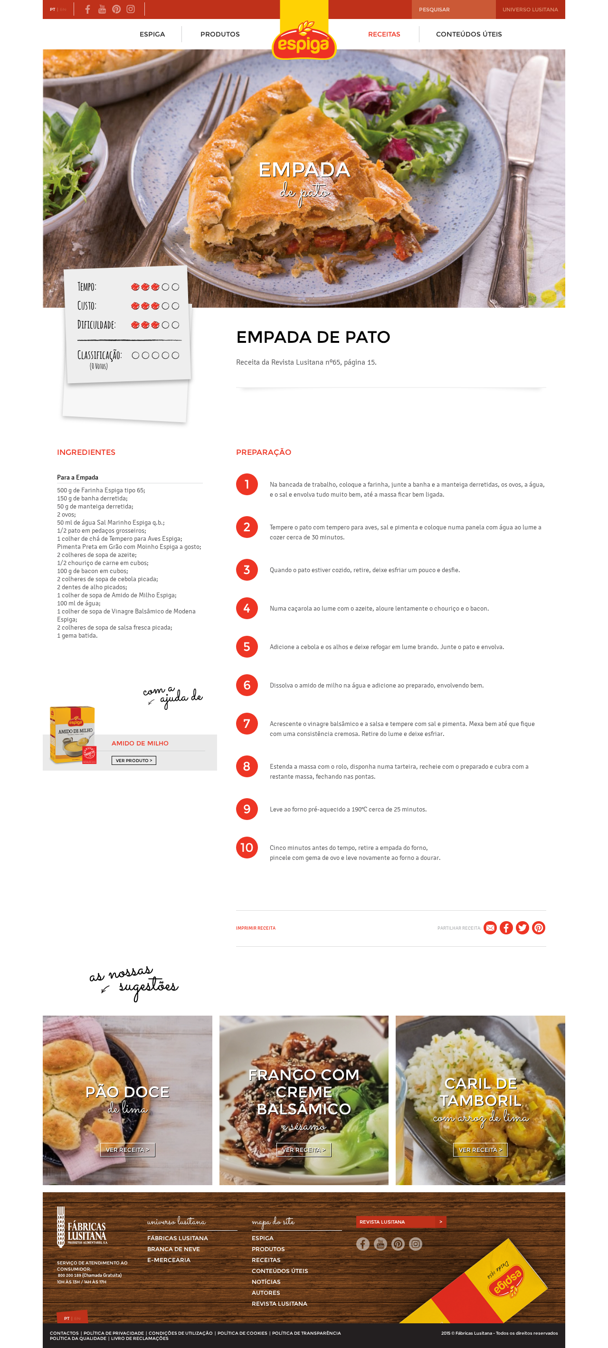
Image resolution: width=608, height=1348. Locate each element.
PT (52, 9)
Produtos (220, 34)
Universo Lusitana (530, 9)
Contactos (64, 1333)
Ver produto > (134, 760)
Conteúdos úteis (469, 34)
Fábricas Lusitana (177, 1238)
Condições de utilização (181, 1333)
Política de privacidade (114, 1333)
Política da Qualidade (78, 1338)
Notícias (266, 1281)
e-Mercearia (168, 1259)
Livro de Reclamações (140, 1338)
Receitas (384, 34)
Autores (266, 1292)
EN (63, 9)
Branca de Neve (173, 1249)
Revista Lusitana (279, 1303)
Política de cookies (242, 1333)
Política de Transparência (306, 1333)
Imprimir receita (256, 928)
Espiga (152, 34)
